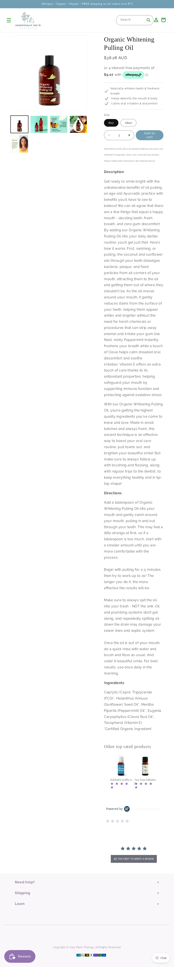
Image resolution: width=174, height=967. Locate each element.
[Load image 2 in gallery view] (39, 124)
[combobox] (134, 20)
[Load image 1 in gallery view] (19, 124)
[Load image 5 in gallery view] (19, 144)
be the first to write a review (134, 859)
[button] (9, 20)
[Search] (148, 20)
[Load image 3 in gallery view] (58, 124)
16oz (128, 123)
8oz (111, 123)
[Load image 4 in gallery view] (78, 124)
